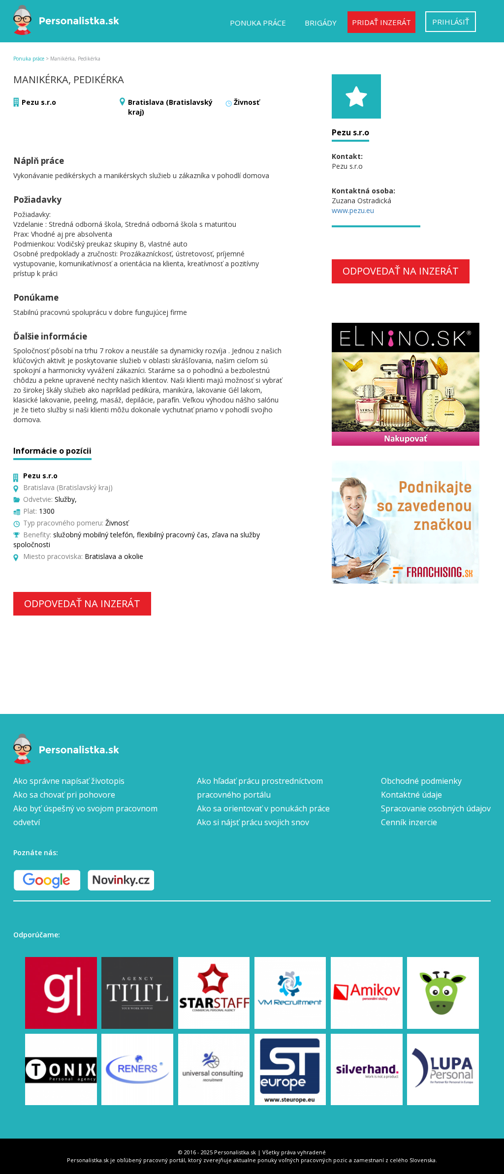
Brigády (321, 23)
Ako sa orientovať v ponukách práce (263, 808)
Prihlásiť (450, 22)
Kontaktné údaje (411, 794)
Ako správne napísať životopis (69, 780)
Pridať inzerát (381, 22)
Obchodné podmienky (421, 780)
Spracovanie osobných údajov (436, 808)
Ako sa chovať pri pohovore (64, 794)
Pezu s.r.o (39, 102)
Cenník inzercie (409, 822)
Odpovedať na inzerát (82, 603)
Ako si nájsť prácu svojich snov (253, 822)
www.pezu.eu (353, 210)
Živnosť (246, 102)
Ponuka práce (258, 23)
